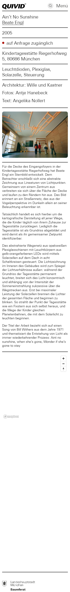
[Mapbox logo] (11, 417)
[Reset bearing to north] (63, 368)
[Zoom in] (63, 358)
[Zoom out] (63, 363)
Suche (50, 6)
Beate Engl (13, 22)
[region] (35, 387)
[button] (62, 6)
